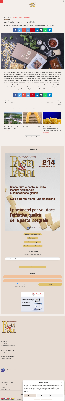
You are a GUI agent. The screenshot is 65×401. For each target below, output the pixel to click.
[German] (8, 398)
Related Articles (8, 109)
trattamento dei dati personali (39, 263)
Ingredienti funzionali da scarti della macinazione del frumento (50, 102)
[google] (24, 30)
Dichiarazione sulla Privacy (46, 399)
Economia (9, 17)
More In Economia (31, 109)
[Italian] (10, 398)
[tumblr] (41, 30)
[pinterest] (32, 30)
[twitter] (20, 30)
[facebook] (15, 30)
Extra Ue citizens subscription (32, 246)
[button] (62, 382)
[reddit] (28, 30)
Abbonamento (32, 238)
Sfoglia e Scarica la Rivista (32, 234)
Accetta (30, 396)
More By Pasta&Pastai (19, 109)
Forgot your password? (20, 286)
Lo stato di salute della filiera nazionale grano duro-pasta (16, 101)
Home (5, 17)
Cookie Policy (37, 399)
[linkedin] (37, 30)
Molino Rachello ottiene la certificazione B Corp (11, 127)
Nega (42, 396)
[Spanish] (13, 398)
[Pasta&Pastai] (32, 1)
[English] (2, 398)
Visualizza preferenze (56, 396)
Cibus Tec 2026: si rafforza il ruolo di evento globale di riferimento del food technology (52, 128)
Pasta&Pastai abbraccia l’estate (31, 127)
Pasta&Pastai (7, 25)
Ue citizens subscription (32, 242)
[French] (5, 398)
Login (50, 284)
